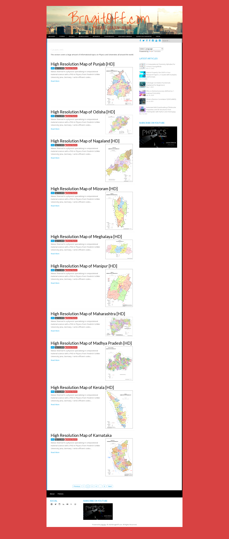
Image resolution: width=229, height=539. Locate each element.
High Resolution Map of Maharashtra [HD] (88, 313)
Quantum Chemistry (144, 36)
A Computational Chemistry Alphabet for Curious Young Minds (160, 65)
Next (110, 486)
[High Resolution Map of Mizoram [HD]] (119, 210)
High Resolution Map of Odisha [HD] (83, 111)
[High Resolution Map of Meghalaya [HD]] (119, 249)
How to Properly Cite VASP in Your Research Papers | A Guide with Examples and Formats (161, 74)
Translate (157, 51)
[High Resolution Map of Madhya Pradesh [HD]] (119, 363)
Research (96, 36)
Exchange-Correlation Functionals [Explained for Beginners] (158, 84)
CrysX (158, 36)
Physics (71, 36)
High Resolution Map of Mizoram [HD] (84, 188)
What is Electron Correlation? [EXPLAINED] (161, 99)
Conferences (109, 36)
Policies (60, 494)
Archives (51, 36)
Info (52, 68)
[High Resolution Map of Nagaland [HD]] (119, 163)
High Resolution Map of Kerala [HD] (82, 387)
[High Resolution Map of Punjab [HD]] (119, 86)
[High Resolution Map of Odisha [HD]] (119, 124)
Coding (62, 36)
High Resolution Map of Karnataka (81, 435)
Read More (55, 81)
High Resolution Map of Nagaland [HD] (85, 140)
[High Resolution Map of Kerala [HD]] (119, 409)
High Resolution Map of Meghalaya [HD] (86, 236)
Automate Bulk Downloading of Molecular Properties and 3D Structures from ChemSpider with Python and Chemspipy (161, 109)
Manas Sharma (72, 68)
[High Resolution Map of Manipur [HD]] (119, 288)
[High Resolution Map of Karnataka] (119, 457)
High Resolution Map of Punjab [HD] (82, 63)
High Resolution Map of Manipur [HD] (84, 265)
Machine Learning (125, 36)
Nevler (103, 525)
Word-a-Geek (84, 36)
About (52, 494)
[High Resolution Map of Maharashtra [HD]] (119, 326)
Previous (77, 486)
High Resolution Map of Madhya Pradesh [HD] (91, 343)
